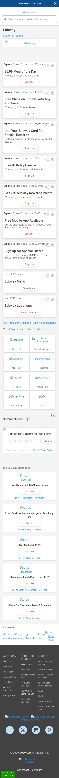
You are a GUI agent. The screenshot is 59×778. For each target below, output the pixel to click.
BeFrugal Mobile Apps (28, 676)
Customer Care (44, 701)
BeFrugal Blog (9, 667)
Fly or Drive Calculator (25, 684)
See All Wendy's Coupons (29, 530)
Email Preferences (45, 669)
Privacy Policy (46, 450)
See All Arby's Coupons (29, 618)
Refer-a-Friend (26, 664)
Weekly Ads (25, 669)
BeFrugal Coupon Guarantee (45, 676)
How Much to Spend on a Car (27, 692)
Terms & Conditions (7, 688)
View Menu (29, 288)
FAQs (40, 691)
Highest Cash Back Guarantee (45, 684)
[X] (23, 730)
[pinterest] (49, 730)
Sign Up (29, 113)
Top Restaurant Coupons (17, 322)
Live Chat (42, 696)
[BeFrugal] (30, 11)
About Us (7, 661)
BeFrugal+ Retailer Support (46, 708)
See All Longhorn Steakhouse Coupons (29, 590)
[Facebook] (10, 730)
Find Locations (29, 312)
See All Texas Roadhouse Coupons (29, 498)
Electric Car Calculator (25, 700)
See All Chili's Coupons (29, 558)
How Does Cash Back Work (45, 663)
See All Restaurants (13, 36)
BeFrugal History (10, 677)
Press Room (8, 672)
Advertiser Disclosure (29, 770)
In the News (8, 682)
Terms (36, 450)
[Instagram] (36, 730)
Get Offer (29, 82)
